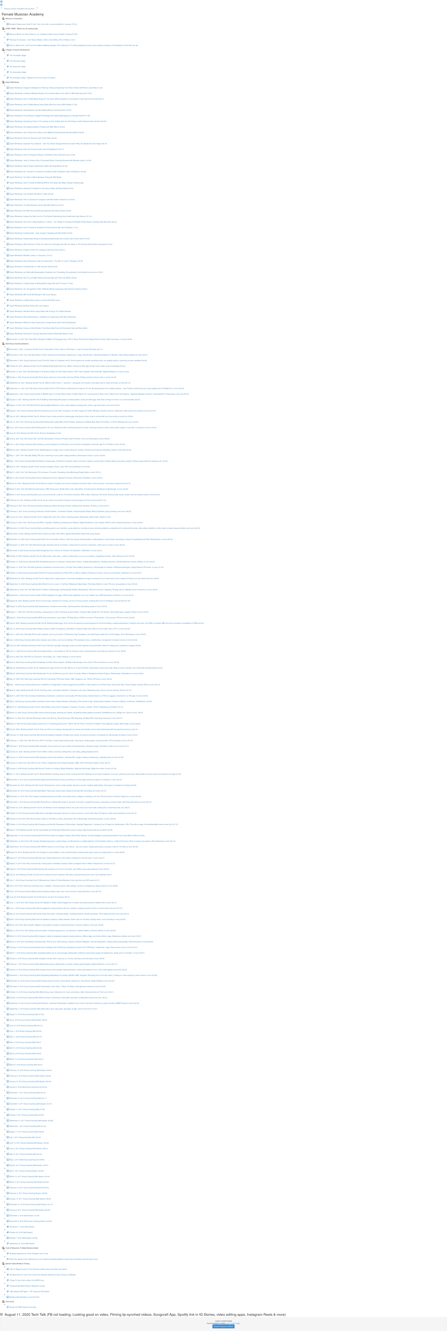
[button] (1, 2)
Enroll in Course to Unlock (223, 1326)
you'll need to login (233, 1323)
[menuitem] (1, 5)
